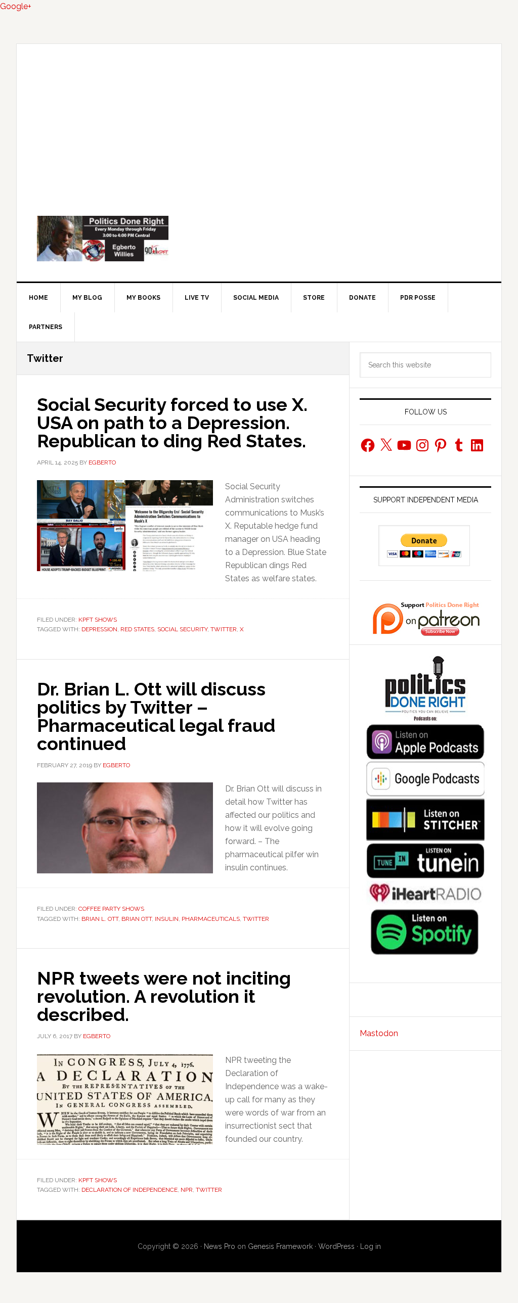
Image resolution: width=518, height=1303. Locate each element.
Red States (137, 629)
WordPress (336, 1246)
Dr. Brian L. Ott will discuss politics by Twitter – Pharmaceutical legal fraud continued (156, 716)
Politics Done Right (259, 238)
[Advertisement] (259, 120)
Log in (370, 1246)
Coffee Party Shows (111, 908)
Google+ (15, 6)
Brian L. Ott (99, 918)
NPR (187, 1189)
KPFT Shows (97, 619)
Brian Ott (136, 918)
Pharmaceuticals (211, 918)
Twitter (223, 629)
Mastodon (379, 1033)
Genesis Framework (280, 1246)
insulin (167, 918)
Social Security (182, 629)
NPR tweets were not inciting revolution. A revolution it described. (164, 996)
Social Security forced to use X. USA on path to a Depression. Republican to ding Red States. (172, 422)
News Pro (219, 1246)
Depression (99, 629)
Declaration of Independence (129, 1189)
